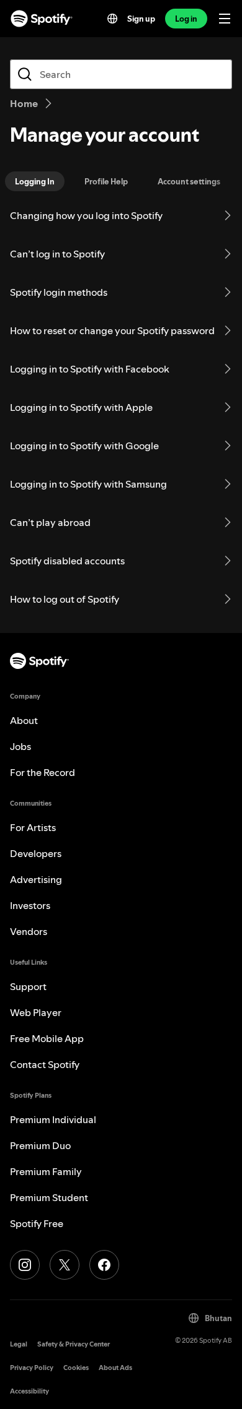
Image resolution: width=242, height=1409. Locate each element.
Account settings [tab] (189, 181)
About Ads (115, 1367)
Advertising (36, 879)
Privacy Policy (31, 1367)
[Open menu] (224, 18)
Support (28, 986)
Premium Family (46, 1171)
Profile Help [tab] (106, 181)
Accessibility (29, 1391)
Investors (30, 905)
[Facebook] (104, 1265)
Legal (18, 1344)
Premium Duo (40, 1145)
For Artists (33, 827)
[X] (64, 1265)
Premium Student (49, 1197)
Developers (35, 853)
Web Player (35, 1012)
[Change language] (112, 18)
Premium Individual (53, 1119)
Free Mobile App (47, 1038)
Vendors (28, 931)
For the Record (42, 772)
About (24, 720)
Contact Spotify (44, 1064)
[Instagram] (25, 1265)
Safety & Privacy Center (73, 1344)
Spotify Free (36, 1223)
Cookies (76, 1367)
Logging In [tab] (35, 181)
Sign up (141, 18)
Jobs (20, 746)
